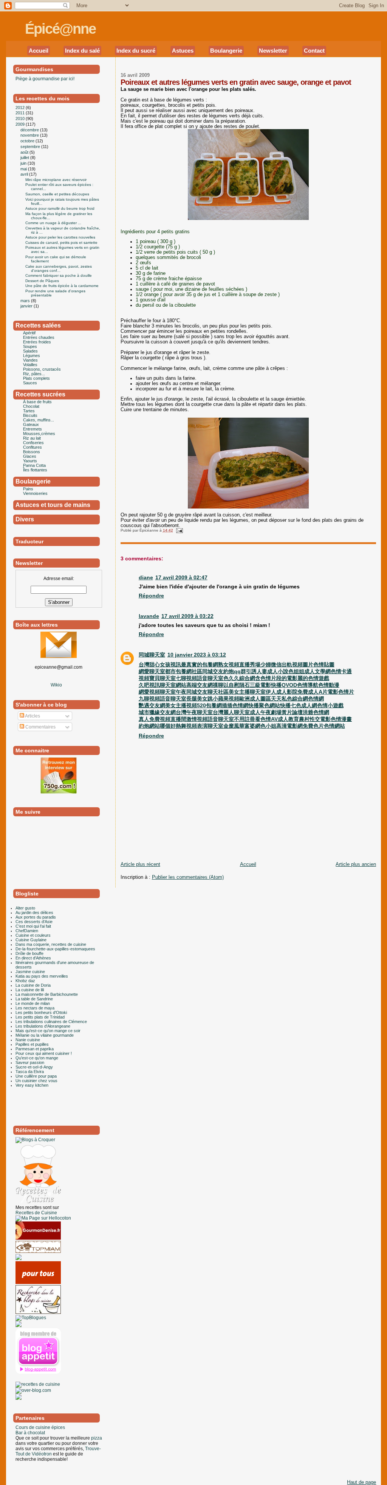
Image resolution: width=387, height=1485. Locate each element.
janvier (27, 306)
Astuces (183, 50)
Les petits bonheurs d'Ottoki (41, 1012)
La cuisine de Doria (33, 985)
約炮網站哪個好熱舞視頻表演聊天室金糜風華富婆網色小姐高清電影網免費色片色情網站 (242, 726)
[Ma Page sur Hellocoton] (43, 1218)
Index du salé (82, 50)
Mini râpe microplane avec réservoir (56, 180)
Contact (314, 50)
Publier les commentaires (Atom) (188, 877)
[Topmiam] (38, 1251)
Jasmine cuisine (30, 971)
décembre (30, 130)
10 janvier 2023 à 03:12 (196, 655)
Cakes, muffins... (38, 420)
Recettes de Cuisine (36, 1212)
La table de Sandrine (34, 999)
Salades (30, 351)
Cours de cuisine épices (40, 1427)
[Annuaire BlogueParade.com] (30, 1379)
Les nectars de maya (34, 1008)
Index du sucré (135, 50)
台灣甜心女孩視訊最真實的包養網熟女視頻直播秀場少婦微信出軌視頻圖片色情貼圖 (236, 664)
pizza (96, 1438)
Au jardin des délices (34, 912)
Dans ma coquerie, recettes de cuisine (50, 944)
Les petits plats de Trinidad (40, 1017)
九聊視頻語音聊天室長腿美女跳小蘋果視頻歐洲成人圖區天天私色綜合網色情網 (231, 699)
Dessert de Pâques (42, 281)
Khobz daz (25, 980)
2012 (20, 107)
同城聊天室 (152, 655)
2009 (20, 124)
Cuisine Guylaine (30, 939)
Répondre (151, 596)
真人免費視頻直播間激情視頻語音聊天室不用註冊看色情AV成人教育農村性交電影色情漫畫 (245, 719)
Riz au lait (32, 438)
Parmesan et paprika (34, 1049)
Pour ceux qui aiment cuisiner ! (43, 1053)
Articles (32, 716)
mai (24, 169)
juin (24, 163)
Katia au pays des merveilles (41, 976)
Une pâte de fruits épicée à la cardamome (62, 286)
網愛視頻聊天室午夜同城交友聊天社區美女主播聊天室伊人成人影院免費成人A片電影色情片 (246, 692)
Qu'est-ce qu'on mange (36, 1058)
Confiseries (33, 442)
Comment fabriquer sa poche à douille (58, 275)
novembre (30, 135)
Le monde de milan (32, 1003)
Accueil (38, 50)
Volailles (30, 364)
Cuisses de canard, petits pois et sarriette (61, 242)
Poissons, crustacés (42, 369)
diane (146, 577)
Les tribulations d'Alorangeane (42, 1026)
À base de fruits (37, 401)
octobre (28, 141)
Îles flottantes (35, 470)
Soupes (30, 346)
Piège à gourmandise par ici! (44, 78)
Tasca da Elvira (29, 1071)
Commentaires (40, 727)
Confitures (32, 447)
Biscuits (30, 415)
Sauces (30, 383)
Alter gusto (25, 908)
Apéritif (29, 333)
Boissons (31, 451)
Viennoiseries (35, 493)
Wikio (56, 685)
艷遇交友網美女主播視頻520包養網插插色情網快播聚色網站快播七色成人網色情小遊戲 (241, 705)
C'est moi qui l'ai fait (33, 926)
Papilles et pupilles (32, 1044)
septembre (30, 146)
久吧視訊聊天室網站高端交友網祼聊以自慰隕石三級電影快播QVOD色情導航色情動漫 (239, 685)
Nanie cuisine (27, 1039)
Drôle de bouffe (29, 953)
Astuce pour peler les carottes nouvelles (60, 237)
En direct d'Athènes (33, 958)
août (24, 152)
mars (25, 300)
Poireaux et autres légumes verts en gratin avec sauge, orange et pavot (236, 82)
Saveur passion (29, 1062)
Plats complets (36, 378)
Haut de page (361, 1482)
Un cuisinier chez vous (36, 1080)
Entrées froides (37, 342)
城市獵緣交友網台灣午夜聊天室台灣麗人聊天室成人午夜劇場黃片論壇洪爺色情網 (234, 712)
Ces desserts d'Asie (34, 921)
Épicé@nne (60, 29)
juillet (25, 157)
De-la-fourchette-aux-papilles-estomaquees (55, 949)
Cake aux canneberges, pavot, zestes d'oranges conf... (58, 268)
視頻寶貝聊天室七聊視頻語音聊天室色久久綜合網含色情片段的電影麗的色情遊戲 (234, 678)
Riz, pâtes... (34, 373)
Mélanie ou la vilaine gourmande (44, 1035)
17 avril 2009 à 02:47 (181, 577)
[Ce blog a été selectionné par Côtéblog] (18, 1258)
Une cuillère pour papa (36, 1076)
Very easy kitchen (31, 1085)
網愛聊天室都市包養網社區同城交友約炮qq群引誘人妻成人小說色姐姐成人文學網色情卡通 (245, 671)
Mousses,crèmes (39, 433)
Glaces (29, 456)
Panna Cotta (34, 465)
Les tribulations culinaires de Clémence (51, 1021)
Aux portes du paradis (35, 917)
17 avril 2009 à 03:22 (187, 616)
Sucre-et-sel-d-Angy (34, 1067)
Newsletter (273, 50)
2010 (20, 118)
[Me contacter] (58, 656)
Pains (28, 489)
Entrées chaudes (38, 337)
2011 (20, 113)
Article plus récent (140, 864)
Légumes (31, 355)
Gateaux (31, 424)
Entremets (32, 429)
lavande (149, 616)
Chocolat (31, 406)
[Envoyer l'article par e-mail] (178, 530)
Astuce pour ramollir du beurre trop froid (59, 208)
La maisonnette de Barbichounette (46, 994)
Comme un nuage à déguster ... (53, 223)
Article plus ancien (356, 864)
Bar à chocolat (30, 1432)
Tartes (29, 411)
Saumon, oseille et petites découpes (57, 194)
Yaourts (30, 461)
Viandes (30, 360)
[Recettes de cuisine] (38, 1282)
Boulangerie (226, 50)
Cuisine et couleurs (33, 935)
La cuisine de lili (29, 989)
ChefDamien (26, 930)
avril (24, 174)
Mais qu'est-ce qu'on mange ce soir (47, 1030)
